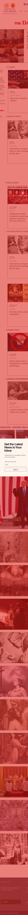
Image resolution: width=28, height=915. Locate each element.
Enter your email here (10, 461)
